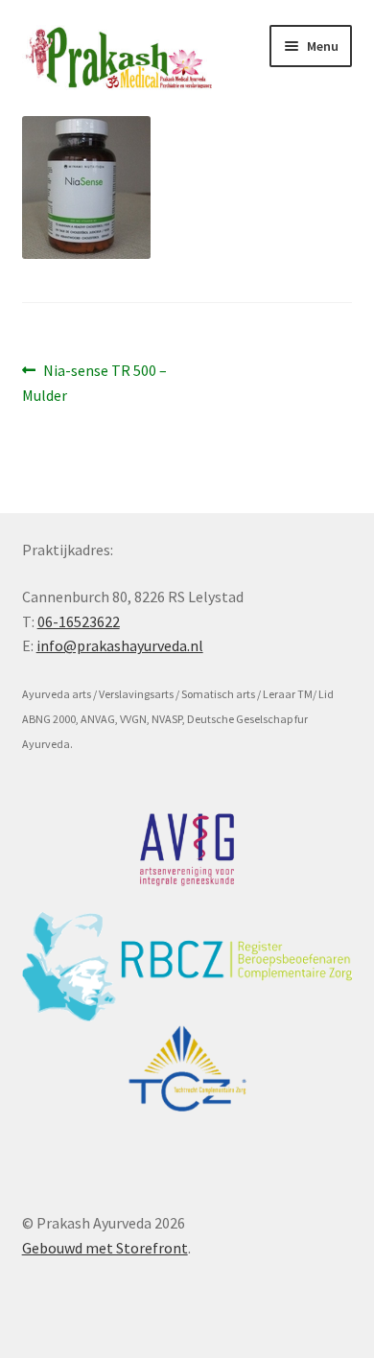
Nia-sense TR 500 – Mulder (95, 382)
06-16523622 (78, 621)
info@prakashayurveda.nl (119, 645)
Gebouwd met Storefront (105, 1247)
